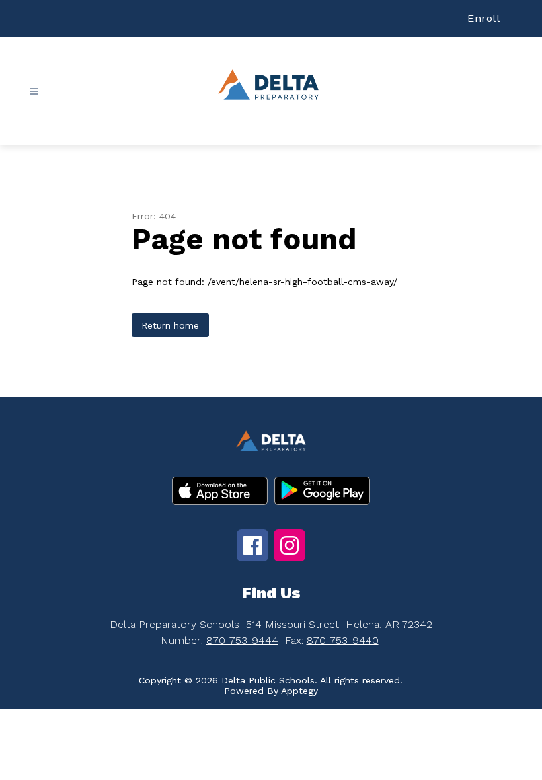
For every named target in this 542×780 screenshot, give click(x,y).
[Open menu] (34, 91)
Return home (170, 325)
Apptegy (299, 690)
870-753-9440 (343, 640)
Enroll (483, 18)
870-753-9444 (242, 640)
